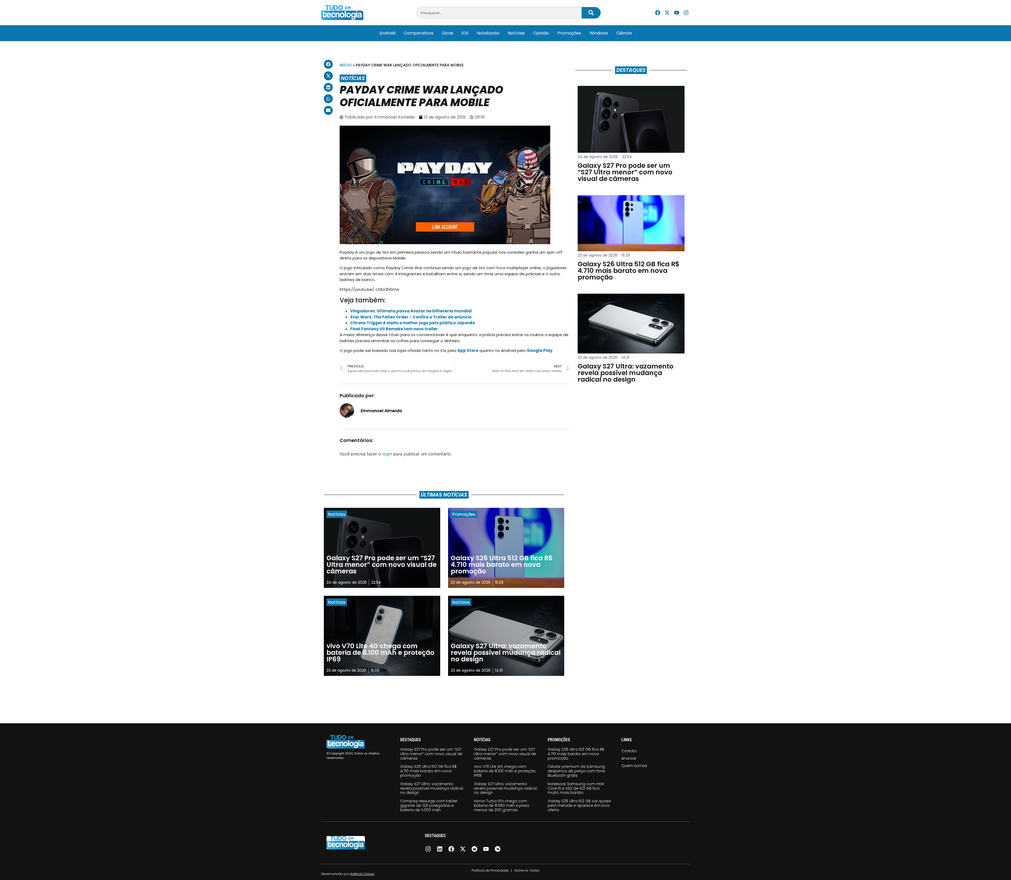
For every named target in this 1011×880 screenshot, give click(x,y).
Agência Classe (362, 874)
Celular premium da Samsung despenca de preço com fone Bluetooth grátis (576, 771)
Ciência (624, 33)
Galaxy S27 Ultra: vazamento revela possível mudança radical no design (431, 788)
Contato (629, 751)
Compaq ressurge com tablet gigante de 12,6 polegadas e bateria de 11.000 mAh (428, 805)
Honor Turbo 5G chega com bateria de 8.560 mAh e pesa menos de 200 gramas (501, 805)
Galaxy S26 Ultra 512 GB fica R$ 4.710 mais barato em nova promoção (428, 771)
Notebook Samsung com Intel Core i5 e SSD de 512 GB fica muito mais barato (576, 788)
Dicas (447, 33)
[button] (328, 64)
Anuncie (628, 758)
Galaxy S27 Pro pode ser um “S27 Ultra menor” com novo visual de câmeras (431, 754)
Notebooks (488, 33)
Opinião (541, 33)
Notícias (516, 33)
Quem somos (634, 765)
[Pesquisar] (591, 12)
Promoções (569, 33)
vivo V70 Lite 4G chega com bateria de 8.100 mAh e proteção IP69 (505, 771)
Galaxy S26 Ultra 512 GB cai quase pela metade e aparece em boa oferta (579, 805)
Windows (598, 33)
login (387, 453)
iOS (465, 33)
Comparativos (419, 33)
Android (387, 33)
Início (346, 65)
